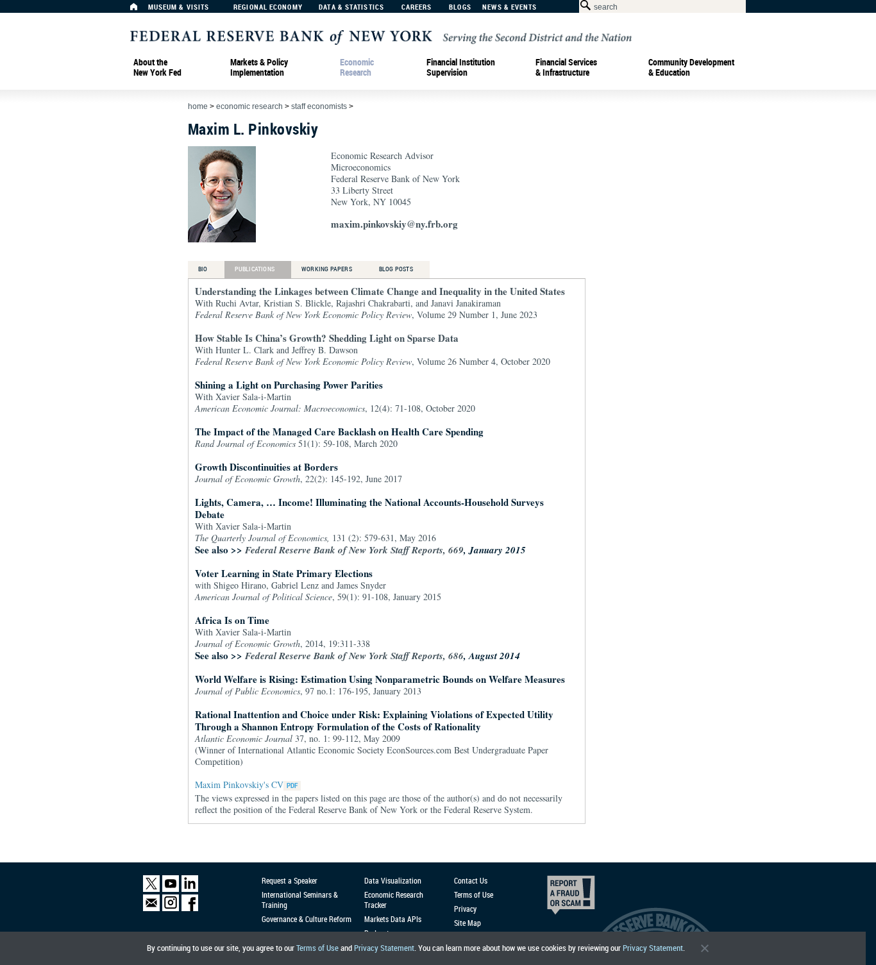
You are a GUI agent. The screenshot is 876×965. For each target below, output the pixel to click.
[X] (151, 889)
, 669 (354, 550)
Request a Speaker (289, 880)
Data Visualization (392, 880)
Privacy (465, 908)
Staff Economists (319, 106)
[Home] (140, 10)
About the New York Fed (157, 67)
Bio (203, 268)
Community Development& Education (691, 67)
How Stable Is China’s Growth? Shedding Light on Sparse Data (327, 338)
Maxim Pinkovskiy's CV (239, 784)
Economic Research (357, 67)
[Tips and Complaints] (553, 898)
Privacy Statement (384, 948)
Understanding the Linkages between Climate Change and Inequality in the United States (380, 291)
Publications (254, 268)
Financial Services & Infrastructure (566, 67)
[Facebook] (189, 908)
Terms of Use (317, 948)
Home (198, 106)
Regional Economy (268, 7)
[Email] (151, 908)
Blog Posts (396, 268)
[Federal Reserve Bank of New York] (381, 36)
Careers (416, 7)
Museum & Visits (179, 7)
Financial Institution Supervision (460, 67)
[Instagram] (170, 908)
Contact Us (470, 880)
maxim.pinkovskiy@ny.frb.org (394, 224)
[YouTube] (170, 889)
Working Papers (326, 268)
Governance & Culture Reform (306, 919)
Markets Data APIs (392, 919)
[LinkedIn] (189, 889)
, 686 (354, 655)
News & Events (509, 7)
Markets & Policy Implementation (259, 67)
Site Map (467, 923)
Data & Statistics (351, 7)
